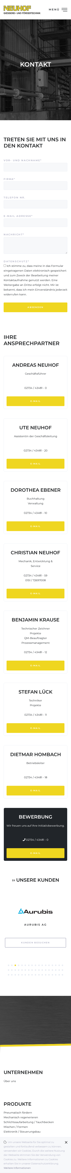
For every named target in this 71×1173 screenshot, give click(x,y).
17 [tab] (62, 965)
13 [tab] (49, 965)
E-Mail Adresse (18, 215)
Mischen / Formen (16, 1127)
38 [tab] (18, 975)
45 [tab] (42, 975)
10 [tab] (39, 965)
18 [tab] (8, 970)
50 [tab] (59, 975)
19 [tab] (12, 970)
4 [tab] (18, 965)
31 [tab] (52, 970)
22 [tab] (22, 970)
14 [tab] (52, 965)
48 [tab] (52, 975)
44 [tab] (39, 975)
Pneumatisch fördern (18, 1112)
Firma (15, 178)
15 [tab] (55, 965)
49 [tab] (55, 975)
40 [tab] (25, 975)
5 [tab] (22, 965)
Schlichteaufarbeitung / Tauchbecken (29, 1122)
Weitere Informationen (17, 1167)
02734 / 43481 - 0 (36, 839)
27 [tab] (39, 970)
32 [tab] (55, 970)
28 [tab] (42, 970)
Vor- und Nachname (23, 160)
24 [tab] (28, 970)
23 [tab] (25, 970)
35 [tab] (8, 975)
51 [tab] (62, 975)
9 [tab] (35, 965)
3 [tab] (15, 965)
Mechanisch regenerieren (21, 1117)
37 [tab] (15, 975)
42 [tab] (32, 975)
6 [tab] (25, 965)
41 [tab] (28, 975)
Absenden (35, 307)
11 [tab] (42, 965)
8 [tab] (32, 965)
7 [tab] (28, 965)
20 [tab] (15, 970)
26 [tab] (35, 970)
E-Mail (35, 401)
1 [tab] (8, 965)
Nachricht (15, 234)
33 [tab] (59, 970)
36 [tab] (12, 975)
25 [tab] (32, 970)
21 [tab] (18, 970)
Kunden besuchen (35, 942)
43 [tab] (35, 975)
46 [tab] (45, 975)
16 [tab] (59, 965)
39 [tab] (22, 975)
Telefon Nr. (14, 197)
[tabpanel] (35, 927)
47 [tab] (49, 975)
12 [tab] (45, 965)
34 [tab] (62, 970)
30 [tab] (49, 970)
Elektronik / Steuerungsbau (22, 1131)
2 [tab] (12, 965)
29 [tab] (45, 970)
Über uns (10, 1081)
